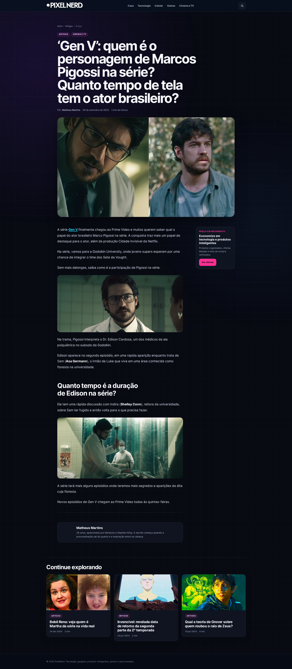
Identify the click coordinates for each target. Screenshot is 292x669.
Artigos (69, 26)
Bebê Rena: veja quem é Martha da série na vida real (72, 624)
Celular (159, 5)
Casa (131, 5)
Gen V (73, 230)
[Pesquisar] (242, 5)
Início (59, 26)
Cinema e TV (186, 5)
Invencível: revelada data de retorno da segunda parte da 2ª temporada (137, 626)
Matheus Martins (71, 110)
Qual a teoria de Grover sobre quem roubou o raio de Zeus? (209, 624)
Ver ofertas (208, 262)
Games (171, 5)
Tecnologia (144, 5)
